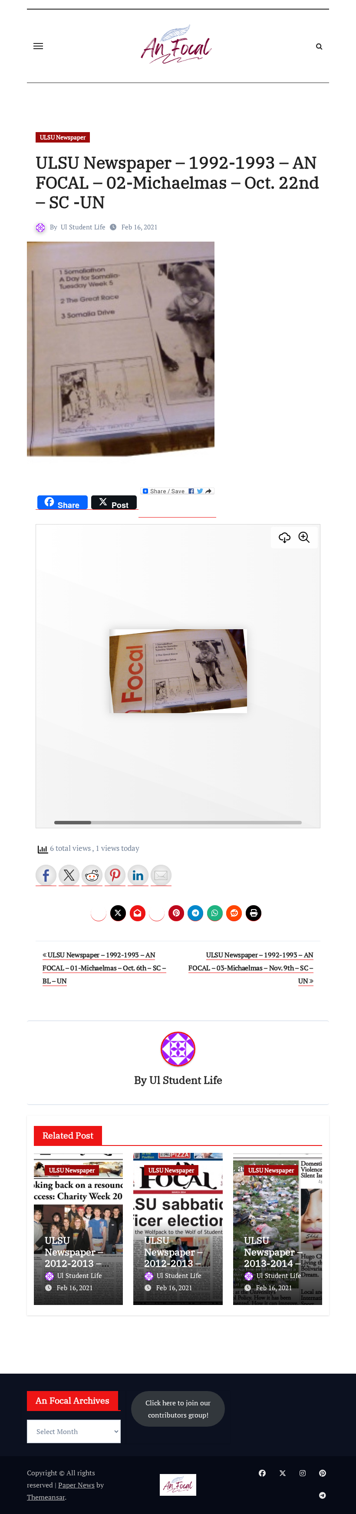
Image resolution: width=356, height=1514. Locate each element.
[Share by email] (161, 875)
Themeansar (46, 1497)
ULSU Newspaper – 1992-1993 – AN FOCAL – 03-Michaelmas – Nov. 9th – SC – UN (250, 968)
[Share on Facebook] (46, 875)
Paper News (76, 1485)
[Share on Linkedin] (138, 875)
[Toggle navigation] (38, 46)
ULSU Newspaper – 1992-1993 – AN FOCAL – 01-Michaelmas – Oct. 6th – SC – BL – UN (104, 968)
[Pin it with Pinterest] (115, 875)
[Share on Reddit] (92, 875)
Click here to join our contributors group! (178, 1408)
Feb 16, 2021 (75, 1287)
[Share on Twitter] (69, 875)
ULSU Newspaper (63, 137)
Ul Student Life (83, 226)
